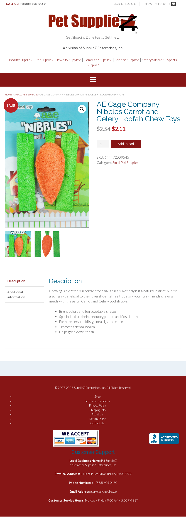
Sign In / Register (125, 3)
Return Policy (97, 419)
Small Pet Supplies (26, 94)
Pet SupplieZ (44, 60)
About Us (97, 414)
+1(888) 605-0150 (32, 3)
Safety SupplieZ (153, 60)
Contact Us (97, 423)
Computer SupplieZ (98, 60)
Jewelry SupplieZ (68, 60)
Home (8, 94)
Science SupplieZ (127, 60)
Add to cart (126, 144)
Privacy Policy (97, 405)
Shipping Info (97, 410)
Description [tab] (16, 281)
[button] (93, 80)
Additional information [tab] (16, 294)
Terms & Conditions (97, 401)
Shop (97, 396)
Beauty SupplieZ (21, 60)
